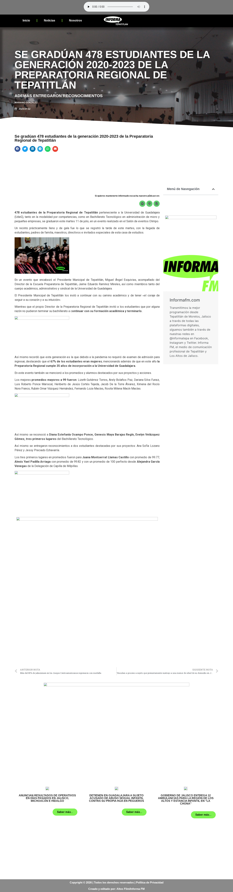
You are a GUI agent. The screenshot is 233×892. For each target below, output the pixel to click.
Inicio (26, 20)
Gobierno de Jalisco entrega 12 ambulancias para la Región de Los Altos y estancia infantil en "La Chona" (186, 799)
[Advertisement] (87, 638)
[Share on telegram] (40, 149)
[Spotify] (142, 204)
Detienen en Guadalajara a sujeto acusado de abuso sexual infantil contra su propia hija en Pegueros (116, 798)
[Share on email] (55, 149)
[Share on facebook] (17, 149)
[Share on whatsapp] (48, 149)
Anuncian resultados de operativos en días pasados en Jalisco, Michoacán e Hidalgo (47, 798)
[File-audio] (156, 204)
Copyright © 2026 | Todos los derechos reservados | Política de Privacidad (116, 882)
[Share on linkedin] (32, 149)
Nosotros (75, 20)
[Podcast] (149, 204)
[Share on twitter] (25, 149)
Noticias (49, 20)
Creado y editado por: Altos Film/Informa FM (116, 888)
